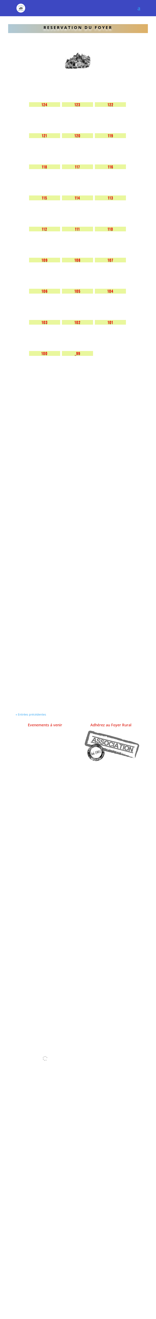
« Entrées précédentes (31, 714)
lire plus (26, 465)
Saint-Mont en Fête (42, 452)
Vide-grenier (35, 682)
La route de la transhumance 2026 (61, 569)
